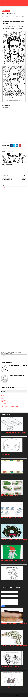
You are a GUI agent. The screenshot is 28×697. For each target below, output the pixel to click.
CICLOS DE (3, 398)
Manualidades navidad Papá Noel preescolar (13, 560)
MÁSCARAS (3, 400)
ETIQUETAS (3, 405)
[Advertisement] (14, 126)
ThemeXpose (17, 695)
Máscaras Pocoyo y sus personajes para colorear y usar (11, 453)
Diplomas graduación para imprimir (10, 475)
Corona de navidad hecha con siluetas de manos (14, 539)
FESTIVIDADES (4, 403)
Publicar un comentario (8, 188)
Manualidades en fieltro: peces (9, 495)
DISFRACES (3, 397)
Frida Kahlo (5, 10)
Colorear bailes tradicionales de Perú (11, 666)
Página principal (4, 395)
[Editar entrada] (5, 107)
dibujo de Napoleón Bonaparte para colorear (13, 432)
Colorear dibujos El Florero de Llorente (12, 687)
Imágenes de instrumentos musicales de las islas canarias (14, 624)
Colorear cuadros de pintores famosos (11, 581)
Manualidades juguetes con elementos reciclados (11, 518)
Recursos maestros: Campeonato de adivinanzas (14, 645)
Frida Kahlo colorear (7, 164)
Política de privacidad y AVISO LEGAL (10, 406)
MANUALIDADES (5, 401)
